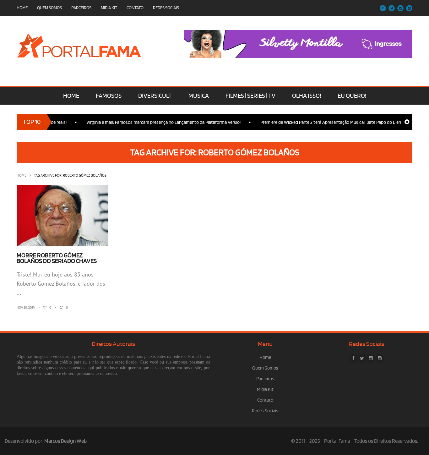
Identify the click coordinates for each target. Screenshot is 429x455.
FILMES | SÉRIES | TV (250, 95)
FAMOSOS (109, 95)
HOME (71, 95)
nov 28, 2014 (26, 308)
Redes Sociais (166, 7)
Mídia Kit (109, 7)
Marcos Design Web (65, 441)
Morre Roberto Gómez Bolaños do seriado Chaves (57, 258)
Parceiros (81, 7)
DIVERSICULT (155, 95)
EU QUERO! (352, 95)
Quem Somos (49, 7)
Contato (135, 7)
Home (22, 7)
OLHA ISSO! (306, 95)
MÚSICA (198, 95)
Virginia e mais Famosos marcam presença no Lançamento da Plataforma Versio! (157, 122)
